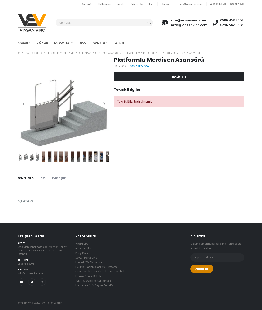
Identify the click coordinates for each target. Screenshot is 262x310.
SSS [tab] (43, 178)
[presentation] (24, 103)
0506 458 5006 (220, 3)
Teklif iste (179, 77)
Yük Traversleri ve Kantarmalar (93, 280)
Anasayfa (87, 3)
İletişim (119, 42)
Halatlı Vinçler (83, 248)
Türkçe (166, 3)
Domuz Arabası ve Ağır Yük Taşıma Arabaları (101, 271)
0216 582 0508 (237, 3)
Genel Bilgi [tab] (26, 178)
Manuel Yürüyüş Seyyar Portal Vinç (95, 285)
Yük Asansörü (112, 52)
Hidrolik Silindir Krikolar (89, 276)
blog (151, 3)
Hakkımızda (104, 3)
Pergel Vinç (81, 253)
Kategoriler (137, 3)
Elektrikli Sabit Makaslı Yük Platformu (96, 267)
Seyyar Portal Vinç (86, 257)
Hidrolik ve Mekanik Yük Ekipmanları (72, 52)
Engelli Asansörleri (140, 52)
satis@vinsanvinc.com (184, 25)
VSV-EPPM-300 (139, 66)
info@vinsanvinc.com (191, 3)
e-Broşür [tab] (59, 178)
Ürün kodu (121, 66)
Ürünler (121, 3)
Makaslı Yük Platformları (89, 262)
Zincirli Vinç (81, 244)
